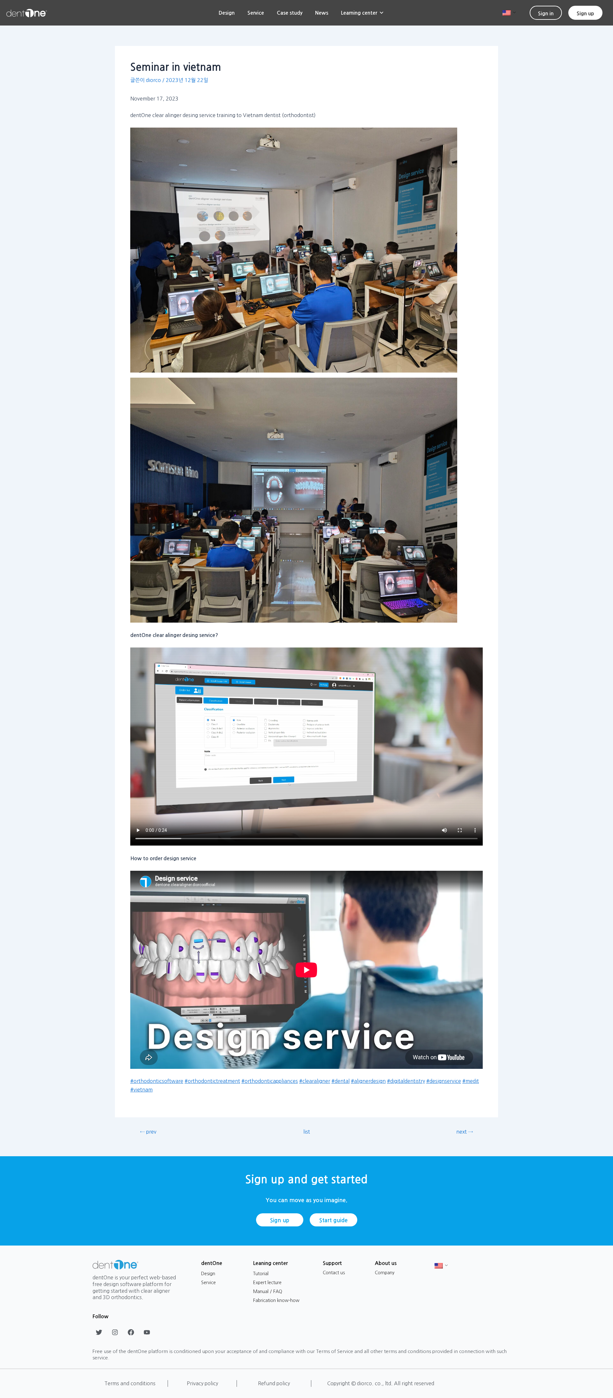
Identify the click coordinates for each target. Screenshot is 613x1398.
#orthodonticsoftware (156, 1081)
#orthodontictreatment (212, 1081)
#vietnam (141, 1089)
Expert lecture (267, 1282)
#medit (470, 1081)
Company (385, 1272)
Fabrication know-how (276, 1300)
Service (255, 12)
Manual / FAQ (267, 1291)
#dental (340, 1081)
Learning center (359, 12)
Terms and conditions (129, 1383)
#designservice (443, 1081)
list (306, 1131)
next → (464, 1131)
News (321, 12)
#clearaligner (314, 1081)
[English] (506, 12)
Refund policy (274, 1383)
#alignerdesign (368, 1081)
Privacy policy (202, 1383)
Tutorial (261, 1273)
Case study (289, 12)
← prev (148, 1131)
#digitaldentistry (406, 1081)
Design (227, 12)
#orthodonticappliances (269, 1081)
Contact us (334, 1272)
